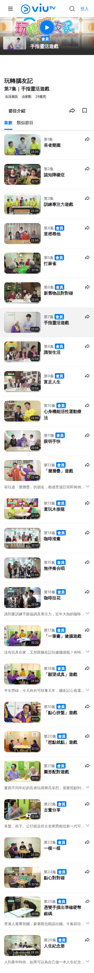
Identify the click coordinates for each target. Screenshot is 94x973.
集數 (8, 122)
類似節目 (25, 122)
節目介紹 (17, 110)
